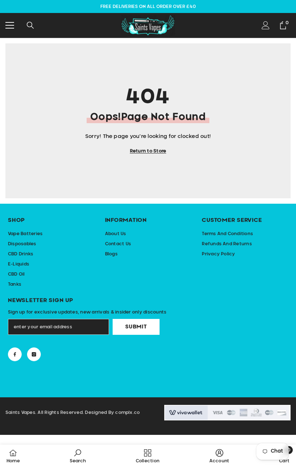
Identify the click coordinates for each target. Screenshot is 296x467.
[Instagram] (34, 354)
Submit (136, 326)
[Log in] (266, 25)
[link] (78, 456)
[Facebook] (15, 354)
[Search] (30, 25)
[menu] (9, 25)
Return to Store (148, 151)
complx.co (127, 412)
